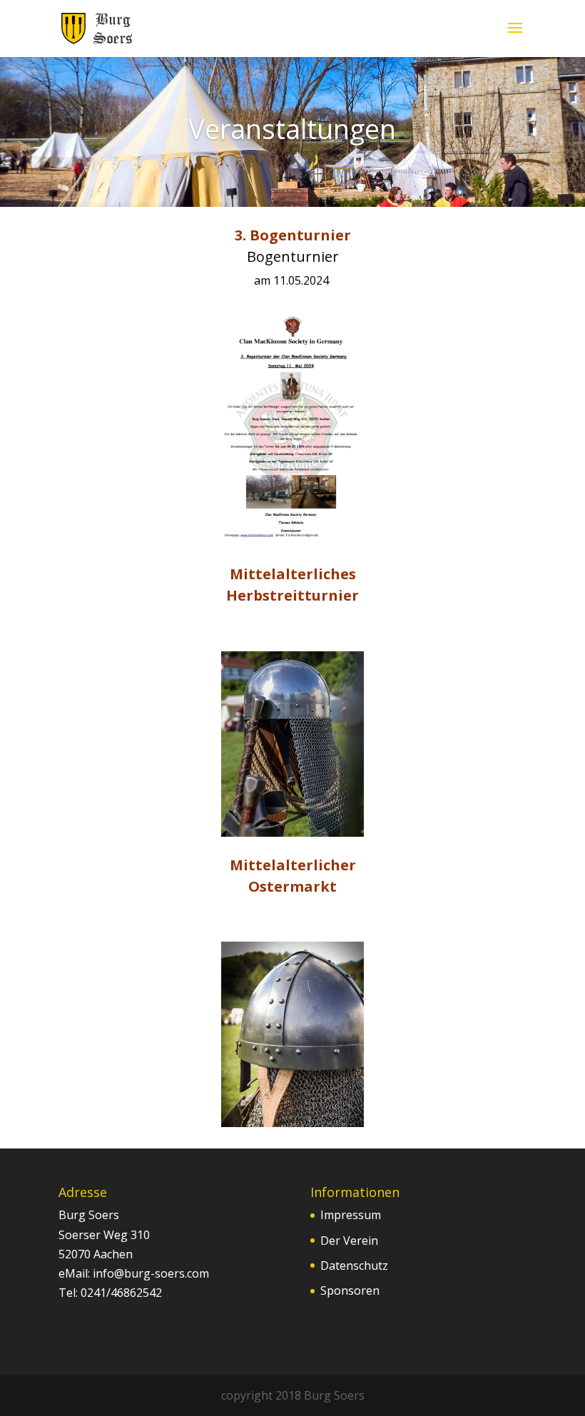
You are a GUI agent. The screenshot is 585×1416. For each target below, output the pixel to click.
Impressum (350, 1215)
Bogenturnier (293, 256)
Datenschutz (354, 1265)
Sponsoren (350, 1290)
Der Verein (349, 1240)
